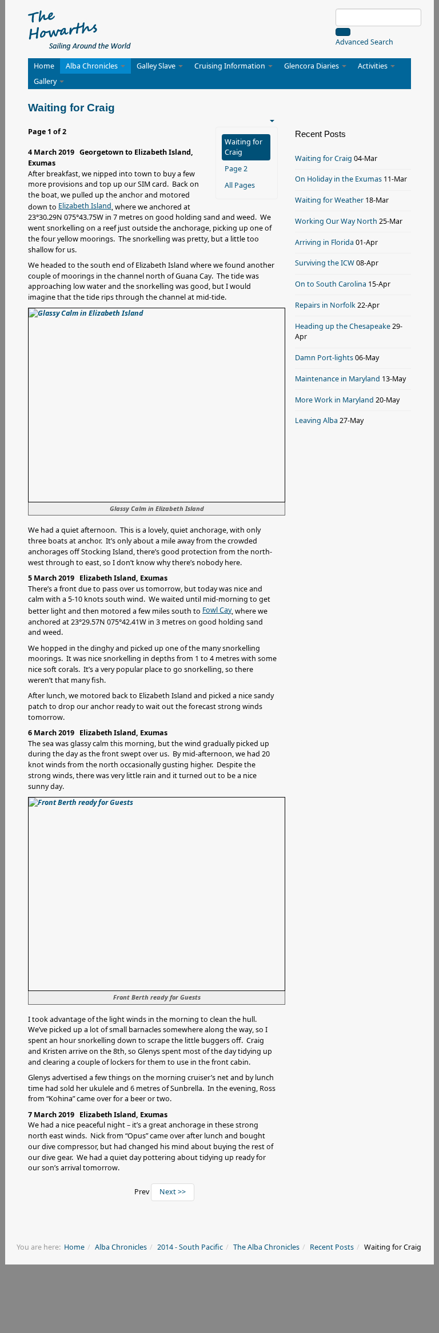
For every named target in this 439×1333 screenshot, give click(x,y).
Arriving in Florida (324, 242)
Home (44, 66)
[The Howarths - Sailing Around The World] (80, 28)
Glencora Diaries (312, 66)
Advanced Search (364, 42)
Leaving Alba (316, 420)
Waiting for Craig (243, 147)
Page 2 (236, 169)
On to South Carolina (330, 284)
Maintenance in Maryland (337, 379)
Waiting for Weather (329, 200)
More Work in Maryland (334, 400)
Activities (373, 66)
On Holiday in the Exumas (338, 179)
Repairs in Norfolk (325, 305)
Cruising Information (230, 66)
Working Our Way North (336, 221)
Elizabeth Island (84, 206)
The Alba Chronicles (266, 1247)
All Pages (240, 185)
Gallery (46, 81)
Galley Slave (157, 66)
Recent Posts (332, 1247)
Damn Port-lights (324, 358)
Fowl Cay (217, 610)
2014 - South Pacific (190, 1247)
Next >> (172, 1192)
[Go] (343, 32)
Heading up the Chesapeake (342, 326)
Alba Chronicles (92, 66)
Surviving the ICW (324, 263)
